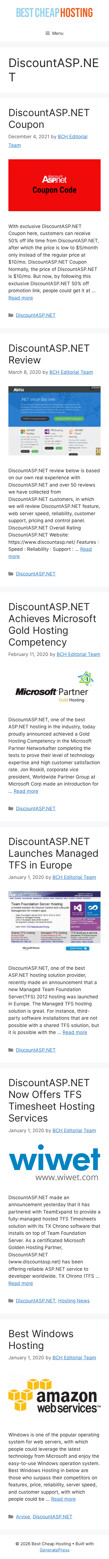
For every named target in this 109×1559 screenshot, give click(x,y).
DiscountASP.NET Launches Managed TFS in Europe (53, 853)
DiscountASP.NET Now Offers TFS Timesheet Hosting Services (51, 1100)
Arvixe (23, 1516)
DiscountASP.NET (36, 315)
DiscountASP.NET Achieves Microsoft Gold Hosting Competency (52, 624)
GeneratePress (55, 1550)
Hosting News (74, 1301)
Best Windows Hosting (41, 1339)
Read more (20, 298)
